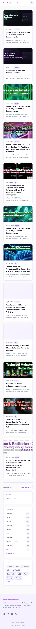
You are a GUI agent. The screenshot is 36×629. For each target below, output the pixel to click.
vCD (19, 574)
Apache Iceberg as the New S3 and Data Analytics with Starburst (17, 348)
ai (15, 182)
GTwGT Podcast (15, 608)
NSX (8, 570)
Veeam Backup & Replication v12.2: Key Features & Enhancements (18, 231)
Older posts (25, 487)
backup (17, 29)
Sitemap (17, 625)
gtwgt (15, 342)
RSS (12, 625)
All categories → (11, 553)
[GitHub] (15, 614)
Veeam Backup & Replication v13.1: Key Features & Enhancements (18, 34)
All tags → (9, 581)
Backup (18, 578)
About (23, 625)
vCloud (26, 566)
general (17, 67)
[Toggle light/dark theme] (31, 3)
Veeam (9, 566)
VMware (18, 566)
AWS (25, 574)
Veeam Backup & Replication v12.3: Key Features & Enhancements (18, 109)
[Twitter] (4, 614)
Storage (10, 578)
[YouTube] (12, 614)
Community (11, 574)
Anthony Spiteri (15, 603)
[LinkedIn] (8, 614)
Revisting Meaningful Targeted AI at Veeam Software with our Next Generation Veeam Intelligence (15, 190)
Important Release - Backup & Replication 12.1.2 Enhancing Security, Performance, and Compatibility (18, 465)
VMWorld (16, 570)
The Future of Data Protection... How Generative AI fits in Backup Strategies (18, 269)
